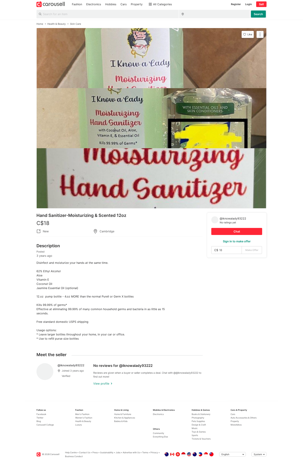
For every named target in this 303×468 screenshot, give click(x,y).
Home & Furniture (122, 414)
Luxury (78, 424)
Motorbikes (236, 424)
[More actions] (260, 34)
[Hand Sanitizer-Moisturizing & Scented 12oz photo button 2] (151, 118)
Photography (198, 417)
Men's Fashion (82, 414)
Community (158, 433)
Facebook (41, 414)
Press (95, 452)
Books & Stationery (201, 414)
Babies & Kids (120, 421)
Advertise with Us (131, 452)
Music (195, 428)
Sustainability (106, 452)
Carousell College (45, 424)
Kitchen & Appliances (124, 417)
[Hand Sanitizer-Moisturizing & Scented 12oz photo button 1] (151, 58)
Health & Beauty (83, 421)
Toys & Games (199, 431)
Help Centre (71, 452)
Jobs (118, 452)
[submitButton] (258, 14)
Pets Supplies (198, 421)
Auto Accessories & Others (244, 417)
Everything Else (160, 436)
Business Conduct (74, 456)
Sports (195, 435)
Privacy (154, 452)
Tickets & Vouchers (201, 438)
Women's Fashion (83, 417)
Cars (233, 414)
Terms (145, 452)
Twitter (39, 417)
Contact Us (84, 452)
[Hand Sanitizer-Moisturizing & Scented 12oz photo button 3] (151, 178)
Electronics (158, 414)
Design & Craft (199, 424)
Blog (38, 421)
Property (235, 421)
